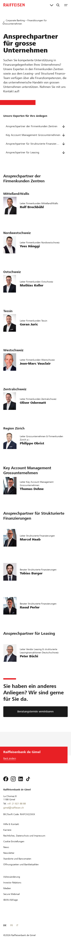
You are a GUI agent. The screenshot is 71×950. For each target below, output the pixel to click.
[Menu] (66, 5)
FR (11, 925)
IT (17, 925)
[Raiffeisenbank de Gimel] (14, 5)
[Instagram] (13, 778)
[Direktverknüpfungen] (51, 5)
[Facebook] (5, 778)
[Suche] (58, 5)
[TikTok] (28, 778)
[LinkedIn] (20, 778)
